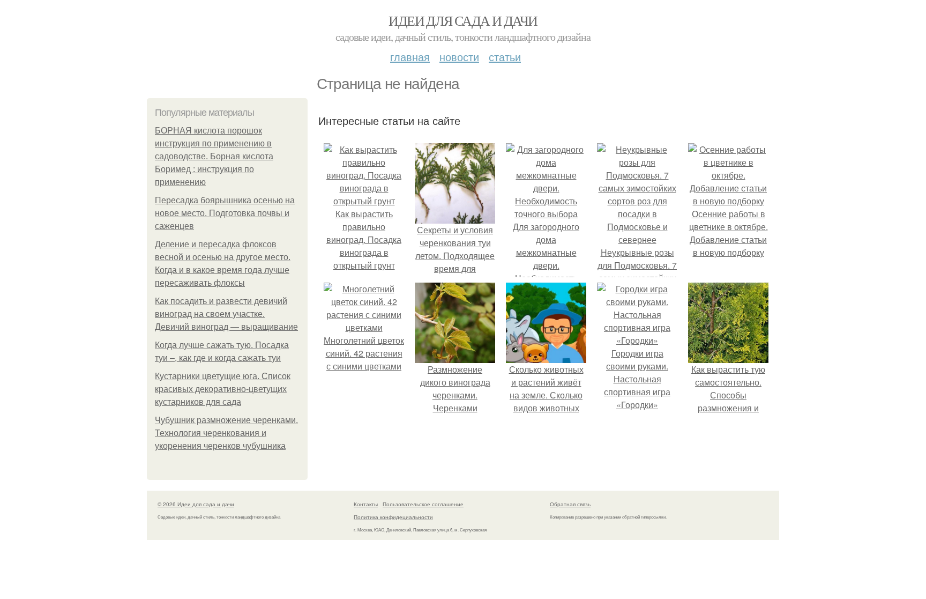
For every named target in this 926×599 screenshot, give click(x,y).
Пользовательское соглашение (423, 504)
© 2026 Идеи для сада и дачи (196, 504)
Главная (410, 56)
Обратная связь (570, 504)
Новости (459, 56)
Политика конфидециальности (393, 517)
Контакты (366, 504)
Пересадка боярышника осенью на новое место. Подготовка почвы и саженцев (225, 213)
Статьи (505, 56)
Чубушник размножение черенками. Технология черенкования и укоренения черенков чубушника (226, 433)
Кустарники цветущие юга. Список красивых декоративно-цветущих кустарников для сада (222, 389)
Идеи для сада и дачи (463, 20)
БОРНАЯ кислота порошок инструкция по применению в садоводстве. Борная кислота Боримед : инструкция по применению (214, 156)
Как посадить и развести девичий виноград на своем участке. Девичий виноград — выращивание (226, 314)
